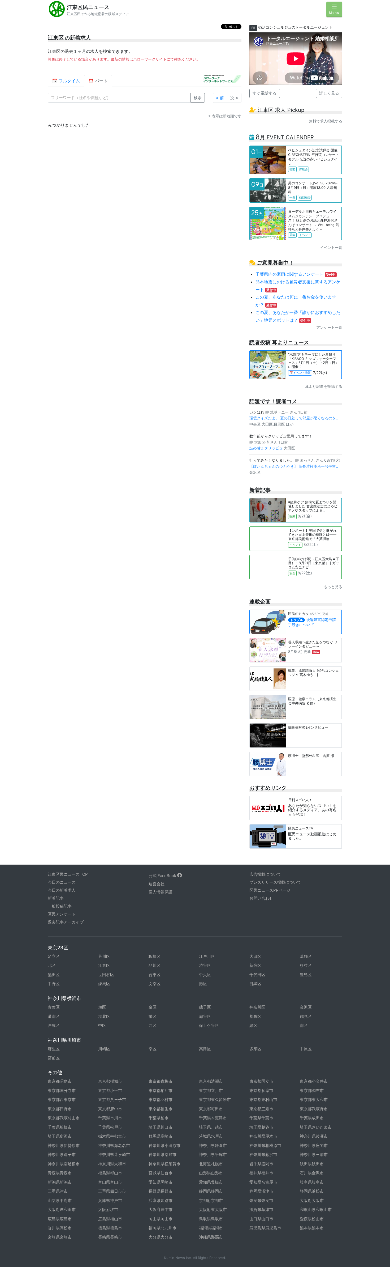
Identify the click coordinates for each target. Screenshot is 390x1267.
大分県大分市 (160, 1237)
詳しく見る (329, 93)
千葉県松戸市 (110, 1127)
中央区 (205, 974)
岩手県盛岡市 (261, 1163)
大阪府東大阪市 (213, 1209)
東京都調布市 (312, 1090)
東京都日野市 (60, 1108)
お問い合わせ (261, 898)
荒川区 (104, 956)
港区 (203, 983)
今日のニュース (62, 882)
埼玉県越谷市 (261, 1127)
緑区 (253, 1025)
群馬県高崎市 (160, 1136)
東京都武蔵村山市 (64, 1117)
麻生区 (54, 1048)
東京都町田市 (211, 1108)
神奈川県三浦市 (314, 1154)
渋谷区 (205, 965)
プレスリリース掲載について (275, 882)
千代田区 (257, 974)
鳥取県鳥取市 (211, 1218)
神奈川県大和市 (112, 1163)
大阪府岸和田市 (62, 1209)
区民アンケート (62, 914)
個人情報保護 (160, 891)
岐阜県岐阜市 (312, 1182)
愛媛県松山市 (312, 1218)
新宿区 (255, 965)
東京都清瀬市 (211, 1081)
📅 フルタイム (66, 80)
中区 (102, 1025)
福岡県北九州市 (162, 1227)
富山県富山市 (110, 1182)
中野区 (54, 983)
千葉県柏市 (158, 1117)
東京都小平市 (110, 1090)
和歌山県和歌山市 (316, 1209)
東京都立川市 (211, 1090)
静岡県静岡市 (211, 1191)
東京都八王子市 (112, 1099)
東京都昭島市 (60, 1081)
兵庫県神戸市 (110, 1200)
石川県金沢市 (312, 1172)
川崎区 (104, 1048)
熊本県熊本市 (312, 1227)
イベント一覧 (331, 247)
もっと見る (333, 586)
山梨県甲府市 (60, 1200)
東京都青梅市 (160, 1081)
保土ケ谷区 (209, 1025)
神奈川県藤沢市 (263, 1154)
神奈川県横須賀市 (164, 1163)
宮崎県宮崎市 (60, 1237)
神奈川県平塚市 (213, 1154)
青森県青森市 (60, 1172)
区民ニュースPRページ (270, 890)
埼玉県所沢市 (60, 1136)
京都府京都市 (211, 1200)
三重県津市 (58, 1191)
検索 (198, 97)
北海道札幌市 (211, 1163)
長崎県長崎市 (110, 1237)
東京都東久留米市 (215, 1099)
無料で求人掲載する (325, 121)
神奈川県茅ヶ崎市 (114, 1154)
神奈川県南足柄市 (64, 1163)
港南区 (54, 1016)
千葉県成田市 (312, 1117)
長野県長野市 (160, 1191)
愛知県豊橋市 (211, 1182)
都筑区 (255, 1016)
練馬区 (104, 983)
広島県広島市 (60, 1218)
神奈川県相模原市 (265, 1145)
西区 (153, 1025)
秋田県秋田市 (312, 1163)
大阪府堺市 (108, 1209)
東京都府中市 (110, 1108)
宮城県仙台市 (160, 1172)
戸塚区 (54, 1025)
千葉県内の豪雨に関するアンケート (295, 274)
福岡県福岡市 (211, 1227)
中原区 (306, 1048)
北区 (52, 965)
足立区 (54, 956)
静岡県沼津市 (261, 1191)
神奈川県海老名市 (114, 1145)
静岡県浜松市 (312, 1191)
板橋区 (155, 956)
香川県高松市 (60, 1227)
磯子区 (205, 1007)
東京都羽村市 (160, 1099)
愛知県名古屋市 (263, 1182)
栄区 (153, 1016)
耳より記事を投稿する (323, 386)
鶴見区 (306, 1016)
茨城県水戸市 (211, 1136)
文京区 (155, 983)
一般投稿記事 (60, 906)
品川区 (155, 965)
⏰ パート (98, 80)
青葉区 (54, 1007)
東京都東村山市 (263, 1099)
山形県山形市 (211, 1172)
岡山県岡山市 (160, 1218)
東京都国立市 (261, 1081)
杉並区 (306, 965)
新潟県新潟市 (60, 1182)
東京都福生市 (160, 1108)
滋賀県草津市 (261, 1209)
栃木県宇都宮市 (112, 1136)
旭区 (102, 1007)
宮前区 (54, 1057)
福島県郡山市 (110, 1172)
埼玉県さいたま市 (316, 1127)
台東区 (155, 974)
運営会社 (156, 883)
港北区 (104, 1016)
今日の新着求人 (62, 890)
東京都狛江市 (160, 1090)
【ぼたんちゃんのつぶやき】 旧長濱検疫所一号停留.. (293, 466)
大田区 (255, 956)
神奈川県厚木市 (263, 1136)
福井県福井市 (261, 1172)
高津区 (205, 1048)
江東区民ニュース (88, 7)
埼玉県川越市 (211, 1127)
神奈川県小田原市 (164, 1145)
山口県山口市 (261, 1218)
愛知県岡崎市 (160, 1182)
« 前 (220, 97)
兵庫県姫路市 (160, 1200)
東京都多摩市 (261, 1090)
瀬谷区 (205, 1016)
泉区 (153, 1007)
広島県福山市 (110, 1218)
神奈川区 (257, 1007)
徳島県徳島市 (110, 1227)
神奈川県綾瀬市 (314, 1136)
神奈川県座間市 (314, 1145)
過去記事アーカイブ (66, 922)
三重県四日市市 (112, 1191)
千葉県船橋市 (60, 1127)
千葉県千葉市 (261, 1117)
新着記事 (56, 898)
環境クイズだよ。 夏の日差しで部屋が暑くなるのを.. (293, 418)
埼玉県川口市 (160, 1127)
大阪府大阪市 (312, 1200)
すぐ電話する (264, 93)
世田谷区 (106, 974)
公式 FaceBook (163, 875)
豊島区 (306, 974)
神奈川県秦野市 (162, 1154)
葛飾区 (306, 956)
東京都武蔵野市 (314, 1108)
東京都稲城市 (110, 1081)
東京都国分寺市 (62, 1090)
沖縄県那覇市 (211, 1237)
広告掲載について (265, 874)
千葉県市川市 (110, 1117)
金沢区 (306, 1007)
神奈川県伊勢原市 (64, 1145)
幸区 (153, 1048)
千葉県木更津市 (213, 1117)
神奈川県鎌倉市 (213, 1145)
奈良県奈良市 (261, 1200)
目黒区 (255, 983)
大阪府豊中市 (160, 1209)
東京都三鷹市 (261, 1108)
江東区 (104, 965)
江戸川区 (207, 956)
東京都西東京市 (62, 1099)
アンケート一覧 (329, 327)
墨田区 (54, 974)
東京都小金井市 (314, 1081)
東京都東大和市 (314, 1099)
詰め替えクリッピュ (266, 448)
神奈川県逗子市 (62, 1154)
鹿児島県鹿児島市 (265, 1227)
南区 (304, 1025)
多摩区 (255, 1048)
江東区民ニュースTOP (68, 874)
